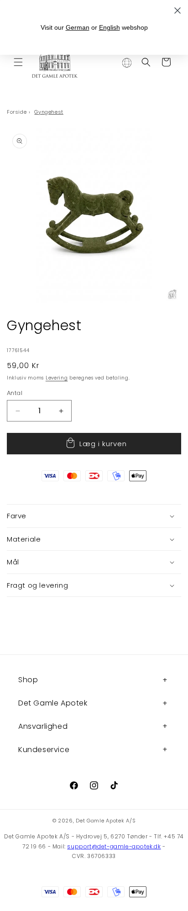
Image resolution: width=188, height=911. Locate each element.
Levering (57, 377)
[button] (18, 62)
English (109, 27)
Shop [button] (28, 679)
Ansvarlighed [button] (43, 726)
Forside (16, 112)
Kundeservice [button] (43, 749)
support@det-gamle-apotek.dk (114, 846)
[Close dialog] (177, 10)
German (77, 27)
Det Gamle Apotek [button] (53, 703)
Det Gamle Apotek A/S (106, 820)
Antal (14, 393)
